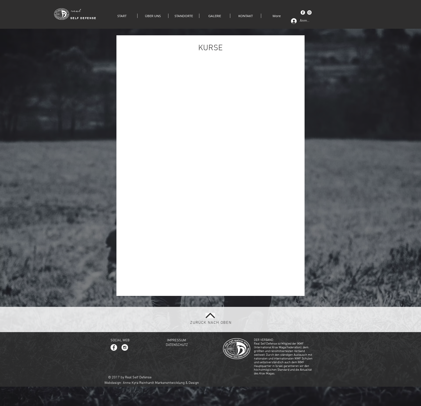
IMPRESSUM (176, 340)
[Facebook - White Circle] (303, 12)
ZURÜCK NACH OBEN (211, 322)
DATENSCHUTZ (177, 345)
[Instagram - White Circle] (309, 12)
